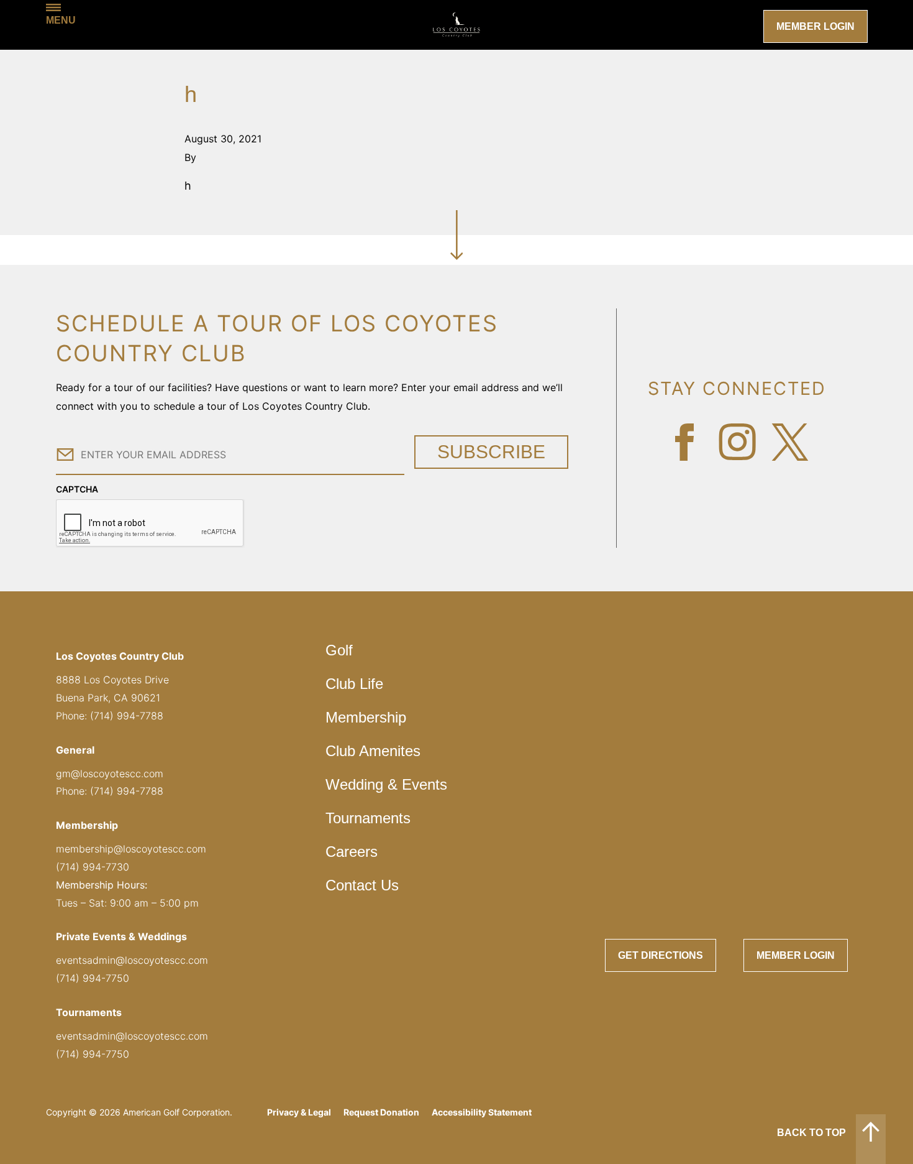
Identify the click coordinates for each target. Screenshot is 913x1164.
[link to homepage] (456, 25)
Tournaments (368, 818)
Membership (365, 717)
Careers (351, 851)
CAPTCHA (77, 489)
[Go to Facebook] (684, 442)
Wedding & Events (386, 784)
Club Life (354, 683)
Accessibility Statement (482, 1112)
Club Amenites (372, 750)
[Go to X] (790, 442)
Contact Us (362, 885)
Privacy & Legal (299, 1112)
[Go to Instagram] (737, 442)
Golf (339, 650)
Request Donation (381, 1112)
